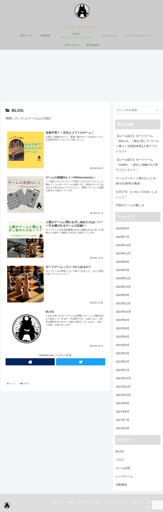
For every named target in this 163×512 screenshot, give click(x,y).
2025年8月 (122, 228)
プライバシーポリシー (116, 502)
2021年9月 (122, 403)
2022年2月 (122, 361)
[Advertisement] (81, 76)
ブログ (120, 459)
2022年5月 (122, 345)
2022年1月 (122, 370)
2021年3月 (122, 428)
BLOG (120, 451)
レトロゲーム (124, 476)
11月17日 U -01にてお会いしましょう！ (136, 194)
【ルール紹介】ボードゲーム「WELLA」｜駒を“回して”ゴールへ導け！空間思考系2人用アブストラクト (137, 143)
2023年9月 (122, 295)
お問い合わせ (137, 502)
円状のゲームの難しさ (130, 205)
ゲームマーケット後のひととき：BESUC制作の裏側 (137, 181)
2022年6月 (122, 336)
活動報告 (121, 484)
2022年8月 (122, 328)
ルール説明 (123, 468)
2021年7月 (122, 419)
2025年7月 (122, 236)
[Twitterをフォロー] (80, 361)
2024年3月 (122, 270)
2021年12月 (123, 378)
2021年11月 (123, 386)
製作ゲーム (57, 502)
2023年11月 (123, 278)
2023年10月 (123, 286)
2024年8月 (122, 261)
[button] (157, 110)
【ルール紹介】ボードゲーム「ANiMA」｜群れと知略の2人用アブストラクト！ (137, 165)
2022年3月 (122, 353)
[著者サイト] (30, 361)
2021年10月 (123, 395)
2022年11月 (123, 303)
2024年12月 (123, 245)
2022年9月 (122, 320)
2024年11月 (123, 253)
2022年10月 (123, 311)
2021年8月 (122, 411)
